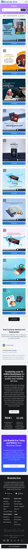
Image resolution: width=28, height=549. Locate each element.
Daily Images (17, 501)
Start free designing (14, 546)
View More (14, 319)
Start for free (14, 411)
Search (23, 9)
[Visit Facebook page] (5, 540)
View (16, 29)
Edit (11, 29)
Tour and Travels (7, 511)
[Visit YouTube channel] (23, 540)
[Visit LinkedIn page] (9, 540)
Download (14, 43)
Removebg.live (7, 522)
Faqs (15, 511)
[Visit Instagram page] (16, 540)
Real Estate (6, 504)
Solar (4, 509)
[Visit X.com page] (12, 540)
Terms (15, 522)
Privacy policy (17, 517)
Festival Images (18, 504)
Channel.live (6, 519)
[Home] (9, 2)
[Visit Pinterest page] (19, 540)
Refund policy (17, 519)
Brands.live (14, 478)
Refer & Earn (17, 524)
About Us (16, 509)
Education (6, 506)
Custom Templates (19, 506)
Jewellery (5, 501)
